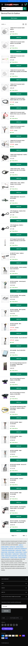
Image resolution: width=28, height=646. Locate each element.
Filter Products (14, 18)
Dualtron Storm (16, 553)
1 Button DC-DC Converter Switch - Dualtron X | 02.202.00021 (17, 127)
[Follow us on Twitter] (5, 625)
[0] (25, 4)
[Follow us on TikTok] (17, 625)
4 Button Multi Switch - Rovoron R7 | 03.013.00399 (17, 197)
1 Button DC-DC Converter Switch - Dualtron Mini (17, 56)
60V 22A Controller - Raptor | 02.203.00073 (16, 423)
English (3, 617)
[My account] (22, 4)
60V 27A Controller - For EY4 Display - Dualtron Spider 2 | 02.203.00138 (18, 521)
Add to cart (18, 37)
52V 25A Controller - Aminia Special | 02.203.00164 (18, 282)
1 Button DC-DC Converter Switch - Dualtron (17, 28)
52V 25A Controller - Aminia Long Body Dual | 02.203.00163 (18, 268)
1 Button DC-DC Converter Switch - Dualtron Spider (17, 85)
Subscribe (6, 610)
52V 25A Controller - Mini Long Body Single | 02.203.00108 (17, 310)
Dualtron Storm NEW (22, 555)
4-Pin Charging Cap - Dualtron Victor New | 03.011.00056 (18, 211)
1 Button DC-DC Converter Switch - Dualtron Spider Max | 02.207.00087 (17, 99)
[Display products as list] (23, 24)
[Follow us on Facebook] (2, 625)
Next (24, 535)
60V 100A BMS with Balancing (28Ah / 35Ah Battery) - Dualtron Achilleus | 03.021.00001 (18, 408)
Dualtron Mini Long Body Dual (20, 548)
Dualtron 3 (21, 544)
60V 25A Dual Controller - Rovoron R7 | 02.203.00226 (18, 465)
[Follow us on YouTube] (14, 625)
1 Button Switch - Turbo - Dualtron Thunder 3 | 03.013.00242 (17, 183)
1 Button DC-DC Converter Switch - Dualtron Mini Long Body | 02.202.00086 (18, 70)
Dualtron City (12, 546)
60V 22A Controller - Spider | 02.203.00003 (16, 437)
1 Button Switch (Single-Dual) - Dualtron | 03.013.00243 (18, 155)
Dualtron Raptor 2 (19, 552)
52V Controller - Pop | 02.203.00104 (17, 350)
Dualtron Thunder (13, 557)
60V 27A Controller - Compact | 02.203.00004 (16, 479)
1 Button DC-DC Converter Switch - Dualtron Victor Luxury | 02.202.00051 (18, 113)
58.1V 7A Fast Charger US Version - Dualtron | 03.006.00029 (17, 393)
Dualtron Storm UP (5, 557)
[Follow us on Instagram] (8, 625)
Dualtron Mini (11, 548)
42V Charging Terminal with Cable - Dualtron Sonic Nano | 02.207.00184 (17, 240)
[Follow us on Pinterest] (11, 625)
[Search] (25, 8)
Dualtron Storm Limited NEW (11, 555)
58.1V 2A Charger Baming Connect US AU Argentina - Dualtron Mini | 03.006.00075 (18, 364)
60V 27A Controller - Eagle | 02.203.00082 (16, 493)
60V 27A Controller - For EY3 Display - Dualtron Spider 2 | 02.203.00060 (18, 507)
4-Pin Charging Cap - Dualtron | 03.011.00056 (16, 225)
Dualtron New (18, 550)
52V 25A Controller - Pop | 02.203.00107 (18, 337)
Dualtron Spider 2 (8, 553)
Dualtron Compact (19, 546)
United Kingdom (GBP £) (14, 617)
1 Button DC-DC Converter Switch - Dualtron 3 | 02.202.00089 (17, 42)
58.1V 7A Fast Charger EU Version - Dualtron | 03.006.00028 (17, 379)
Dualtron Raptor (11, 552)
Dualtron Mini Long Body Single (8, 550)
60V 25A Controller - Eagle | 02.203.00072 (16, 451)
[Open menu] (2, 4)
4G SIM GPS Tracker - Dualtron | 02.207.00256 (17, 254)
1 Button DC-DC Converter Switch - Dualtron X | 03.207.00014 (17, 141)
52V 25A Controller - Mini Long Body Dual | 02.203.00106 (17, 296)
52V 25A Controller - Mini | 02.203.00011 (15, 324)
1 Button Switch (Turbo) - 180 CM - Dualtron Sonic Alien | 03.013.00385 (17, 169)
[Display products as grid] (26, 24)
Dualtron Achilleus (5, 546)
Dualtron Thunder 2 (22, 557)
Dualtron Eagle (4, 548)
